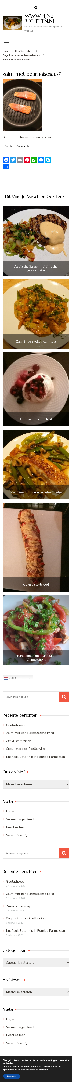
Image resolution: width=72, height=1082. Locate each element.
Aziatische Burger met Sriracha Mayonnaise (36, 268)
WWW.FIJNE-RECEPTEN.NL (39, 18)
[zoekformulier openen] (36, 8)
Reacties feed (16, 827)
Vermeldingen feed (20, 819)
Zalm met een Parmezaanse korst (30, 733)
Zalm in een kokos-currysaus (36, 341)
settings (43, 1069)
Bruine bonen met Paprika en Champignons (36, 657)
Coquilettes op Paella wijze (26, 749)
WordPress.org (17, 835)
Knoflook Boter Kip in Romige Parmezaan (35, 757)
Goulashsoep (15, 725)
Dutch (12, 677)
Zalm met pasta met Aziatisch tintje (36, 492)
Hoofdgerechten (24, 51)
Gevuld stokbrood (36, 585)
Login (10, 811)
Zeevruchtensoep (18, 741)
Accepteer (11, 1076)
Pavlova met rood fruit (36, 419)
